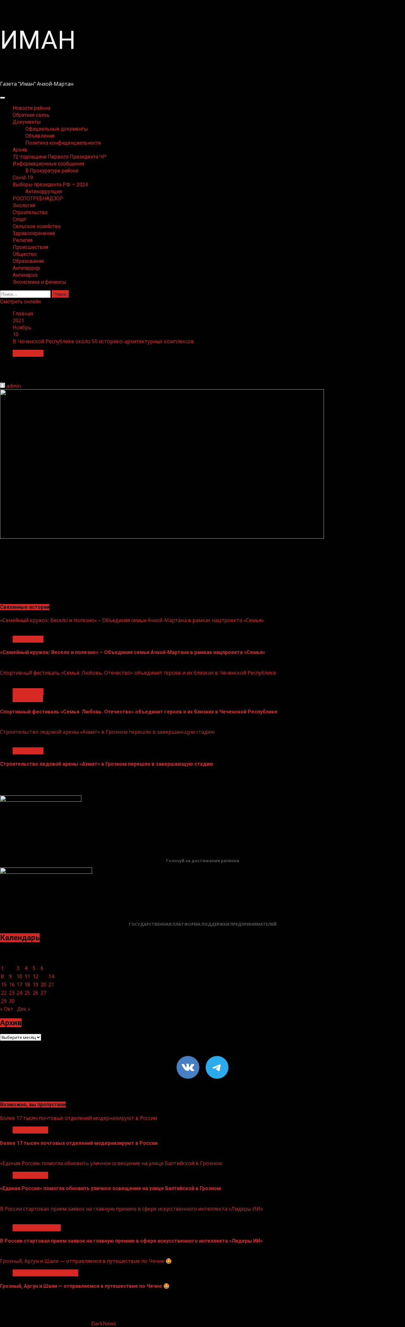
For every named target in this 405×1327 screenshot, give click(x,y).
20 (43, 984)
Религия (22, 240)
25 (27, 992)
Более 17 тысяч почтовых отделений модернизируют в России (78, 1117)
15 (4, 984)
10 (19, 976)
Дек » (23, 1008)
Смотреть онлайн (20, 302)
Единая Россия (30, 1129)
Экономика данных (37, 1227)
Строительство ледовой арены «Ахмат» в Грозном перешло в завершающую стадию (107, 731)
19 (35, 984)
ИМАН (38, 40)
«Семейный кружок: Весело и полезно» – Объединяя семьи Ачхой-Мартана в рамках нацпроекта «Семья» (132, 620)
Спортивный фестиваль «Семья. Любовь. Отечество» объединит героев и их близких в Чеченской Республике (138, 672)
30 (12, 1000)
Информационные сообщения (48, 164)
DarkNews (103, 1323)
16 (12, 984)
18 (27, 984)
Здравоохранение (34, 233)
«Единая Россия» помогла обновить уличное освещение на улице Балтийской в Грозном (111, 1163)
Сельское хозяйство (37, 226)
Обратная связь (31, 115)
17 (19, 984)
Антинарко (25, 275)
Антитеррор (26, 268)
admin (13, 385)
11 (27, 976)
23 (12, 992)
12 (35, 976)
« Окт (6, 1008)
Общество (25, 254)
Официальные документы (56, 129)
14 (51, 976)
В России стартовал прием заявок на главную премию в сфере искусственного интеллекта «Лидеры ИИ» (131, 1208)
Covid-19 (23, 178)
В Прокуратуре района (51, 171)
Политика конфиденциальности (63, 143)
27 (43, 992)
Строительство (30, 212)
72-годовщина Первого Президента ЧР (59, 157)
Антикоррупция (43, 191)
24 (19, 992)
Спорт (19, 219)
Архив (20, 150)
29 (4, 1000)
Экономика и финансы (39, 282)
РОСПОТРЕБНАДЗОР (38, 198)
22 (4, 992)
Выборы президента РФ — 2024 (50, 185)
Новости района (31, 108)
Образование (28, 261)
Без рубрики (28, 353)
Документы (27, 122)
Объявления (39, 136)
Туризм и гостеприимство (45, 1272)
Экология (24, 205)
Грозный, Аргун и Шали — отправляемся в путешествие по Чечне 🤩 (86, 1260)
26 (35, 992)
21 (51, 984)
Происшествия (30, 247)
